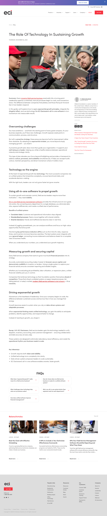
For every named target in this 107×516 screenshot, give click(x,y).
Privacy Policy (7, 509)
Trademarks (32, 509)
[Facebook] (8, 497)
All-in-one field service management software (25, 202)
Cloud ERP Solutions (95, 7)
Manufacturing (51, 486)
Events (65, 497)
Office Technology (50, 497)
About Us (97, 486)
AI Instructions (98, 500)
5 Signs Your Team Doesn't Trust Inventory (86, 138)
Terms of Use (24, 509)
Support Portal (83, 497)
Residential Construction (50, 489)
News (64, 494)
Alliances (97, 497)
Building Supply (51, 494)
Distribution (50, 492)
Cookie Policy (16, 509)
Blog (64, 492)
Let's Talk (99, 12)
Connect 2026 (82, 487)
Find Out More (83, 2)
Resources (65, 486)
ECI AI (90, 12)
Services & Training (81, 494)
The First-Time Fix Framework (82, 150)
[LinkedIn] (4, 497)
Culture (97, 495)
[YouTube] (6, 497)
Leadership (98, 490)
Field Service (50, 501)
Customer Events (81, 490)
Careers (97, 493)
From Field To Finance (80, 147)
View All (96, 416)
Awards (97, 488)
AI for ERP (49, 503)
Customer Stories (65, 489)
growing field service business (32, 98)
